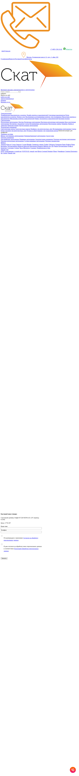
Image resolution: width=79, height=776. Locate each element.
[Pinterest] (10, 341)
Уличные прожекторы (52, 141)
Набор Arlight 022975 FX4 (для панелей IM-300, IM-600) (19, 446)
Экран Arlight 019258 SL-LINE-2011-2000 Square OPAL (19, 413)
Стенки (16, 148)
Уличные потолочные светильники (12, 141)
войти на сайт (5, 97)
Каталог (7, 160)
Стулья (24, 144)
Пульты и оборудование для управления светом (42, 131)
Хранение (58, 144)
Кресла (8, 144)
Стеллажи (10, 148)
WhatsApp (69, 49)
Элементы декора (37, 144)
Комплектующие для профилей (15, 167)
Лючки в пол (21, 117)
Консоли (26, 146)
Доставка (18, 59)
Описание (8, 208)
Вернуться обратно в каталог (11, 173)
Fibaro (55, 151)
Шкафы (29, 144)
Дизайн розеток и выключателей (37, 115)
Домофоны (61, 151)
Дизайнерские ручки (43, 148)
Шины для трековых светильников (12, 136)
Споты (27, 124)
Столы (13, 144)
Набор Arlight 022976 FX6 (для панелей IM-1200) (17, 379)
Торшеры (64, 124)
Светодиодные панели (22, 129)
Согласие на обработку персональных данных (38, 614)
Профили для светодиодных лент (42, 129)
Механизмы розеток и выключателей (22, 118)
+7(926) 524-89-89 (9, 569)
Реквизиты (56, 596)
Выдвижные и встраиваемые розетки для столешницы (44, 117)
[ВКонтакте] (2, 341)
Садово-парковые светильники (34, 141)
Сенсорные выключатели (56, 115)
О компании (5, 59)
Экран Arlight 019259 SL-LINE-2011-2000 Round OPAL (19, 480)
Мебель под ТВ (48, 146)
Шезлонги (26, 148)
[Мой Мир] (7, 341)
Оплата (23, 59)
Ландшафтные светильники (10, 139)
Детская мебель (12, 146)
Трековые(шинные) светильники (35, 136)
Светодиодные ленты (8, 129)
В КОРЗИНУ (5, 245)
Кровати (40, 146)
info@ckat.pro (6, 51)
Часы (21, 148)
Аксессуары (50, 136)
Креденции (33, 146)
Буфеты (68, 144)
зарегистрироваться (7, 98)
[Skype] (15, 341)
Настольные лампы (54, 124)
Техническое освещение (12, 163)
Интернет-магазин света (13, 156)
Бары (64, 144)
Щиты (39, 151)
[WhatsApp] (13, 341)
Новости (12, 59)
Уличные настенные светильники (64, 139)
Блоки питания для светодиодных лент (13, 131)
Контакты (28, 59)
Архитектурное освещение (44, 139)
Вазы (73, 144)
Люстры (21, 122)
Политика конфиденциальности (42, 596)
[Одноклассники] (4, 341)
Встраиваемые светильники (39, 124)
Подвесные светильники (32, 122)
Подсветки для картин (17, 124)
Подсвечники (62, 146)
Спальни (33, 148)
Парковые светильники (27, 139)
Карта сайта (9, 598)
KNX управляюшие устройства (11, 151)
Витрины (4, 146)
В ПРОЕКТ (4, 326)
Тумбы (46, 144)
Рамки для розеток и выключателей (46, 118)
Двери (56, 146)
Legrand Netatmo (47, 151)
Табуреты (52, 144)
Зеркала (18, 144)
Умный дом (11, 153)
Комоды (20, 146)
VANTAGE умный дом (29, 151)
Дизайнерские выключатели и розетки (13, 115)
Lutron (5, 153)
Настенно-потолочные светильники (52, 122)
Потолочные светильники (9, 122)
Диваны (3, 144)
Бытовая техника (64, 118)
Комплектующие (13, 125)
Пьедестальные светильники (28, 125)
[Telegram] (18, 341)
